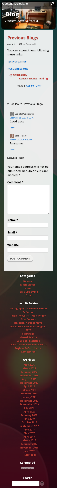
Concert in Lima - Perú (31, 78)
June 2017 (29, 429)
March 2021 (29, 390)
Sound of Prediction (28, 340)
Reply (12, 128)
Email (12, 232)
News (28, 288)
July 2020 (29, 408)
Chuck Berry (20, 75)
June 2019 (29, 418)
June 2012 (29, 451)
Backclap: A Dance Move (28, 322)
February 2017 (29, 444)
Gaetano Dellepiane (15, 3)
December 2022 (29, 382)
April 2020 (29, 411)
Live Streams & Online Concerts (28, 344)
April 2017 (29, 436)
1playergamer (16, 61)
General (30, 86)
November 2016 (29, 447)
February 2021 (29, 393)
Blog (12, 14)
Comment (15, 182)
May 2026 (29, 364)
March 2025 (29, 368)
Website (13, 245)
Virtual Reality (28, 337)
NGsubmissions (17, 69)
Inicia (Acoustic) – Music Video (28, 315)
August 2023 (29, 379)
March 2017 (29, 440)
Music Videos (27, 284)
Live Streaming (29, 291)
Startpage (28, 333)
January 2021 (29, 397)
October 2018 (29, 422)
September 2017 (29, 426)
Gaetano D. (31, 44)
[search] (25, 483)
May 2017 (29, 433)
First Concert (28, 319)
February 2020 (29, 415)
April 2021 (29, 386)
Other (38, 86)
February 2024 (29, 372)
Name (12, 220)
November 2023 (29, 375)
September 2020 (29, 404)
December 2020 (29, 400)
